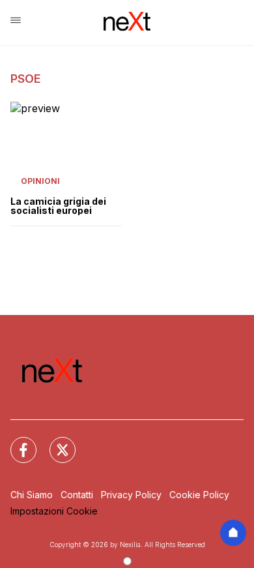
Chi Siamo (31, 494)
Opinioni (40, 181)
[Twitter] (54, 442)
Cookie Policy (199, 494)
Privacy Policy (131, 494)
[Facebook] (15, 442)
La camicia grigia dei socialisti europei (58, 206)
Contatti (77, 494)
